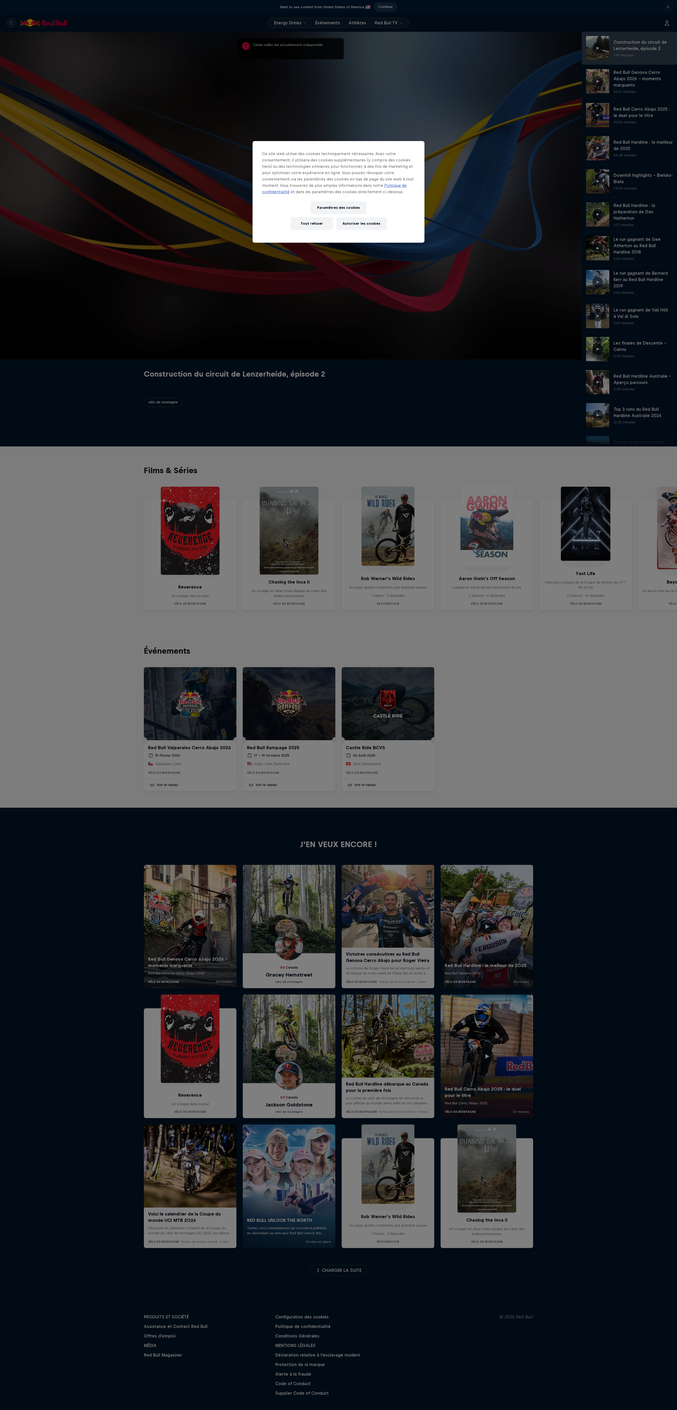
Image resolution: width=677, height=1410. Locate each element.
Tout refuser (312, 223)
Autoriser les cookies (361, 223)
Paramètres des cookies (338, 208)
